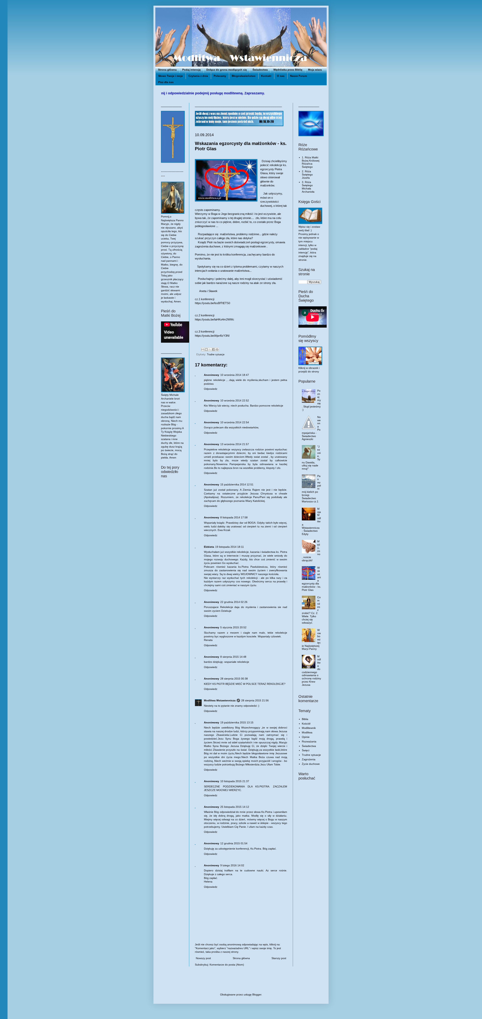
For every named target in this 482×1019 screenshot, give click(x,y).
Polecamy (220, 75)
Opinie (306, 736)
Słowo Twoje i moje (170, 75)
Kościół (306, 723)
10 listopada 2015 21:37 (234, 781)
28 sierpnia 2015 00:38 (234, 678)
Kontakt (266, 75)
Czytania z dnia (198, 75)
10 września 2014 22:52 (234, 400)
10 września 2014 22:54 (234, 422)
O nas (280, 75)
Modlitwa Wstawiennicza (220, 700)
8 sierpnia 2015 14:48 (233, 656)
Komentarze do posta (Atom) (227, 964)
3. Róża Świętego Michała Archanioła (308, 187)
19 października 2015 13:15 (236, 722)
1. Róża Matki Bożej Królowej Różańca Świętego (310, 162)
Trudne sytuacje (215, 354)
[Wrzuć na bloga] (206, 349)
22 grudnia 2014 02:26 (233, 601)
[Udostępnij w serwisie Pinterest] (217, 349)
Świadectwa (260, 69)
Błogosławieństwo (243, 75)
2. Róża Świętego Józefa (307, 174)
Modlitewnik (309, 727)
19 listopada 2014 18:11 (229, 546)
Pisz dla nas (166, 82)
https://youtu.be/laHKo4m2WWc (214, 319)
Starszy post (279, 958)
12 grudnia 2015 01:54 (233, 843)
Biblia (305, 719)
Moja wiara (315, 69)
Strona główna (167, 69)
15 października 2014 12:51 (236, 484)
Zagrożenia (308, 759)
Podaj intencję (191, 69)
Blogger (256, 994)
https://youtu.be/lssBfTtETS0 (212, 303)
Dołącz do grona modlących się (226, 69)
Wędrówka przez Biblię (287, 69)
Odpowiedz (210, 388)
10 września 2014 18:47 (234, 374)
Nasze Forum (298, 75)
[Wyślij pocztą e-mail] (203, 349)
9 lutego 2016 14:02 (232, 865)
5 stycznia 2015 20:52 (233, 627)
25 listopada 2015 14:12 (234, 806)
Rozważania (309, 741)
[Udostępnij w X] (210, 349)
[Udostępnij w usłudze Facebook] (213, 349)
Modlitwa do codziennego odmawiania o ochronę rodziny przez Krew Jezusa (311, 670)
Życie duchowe (311, 763)
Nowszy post (203, 958)
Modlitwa (307, 732)
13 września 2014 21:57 (234, 444)
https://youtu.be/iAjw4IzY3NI (212, 335)
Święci (305, 750)
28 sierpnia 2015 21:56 (255, 700)
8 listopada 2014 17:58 (234, 517)
